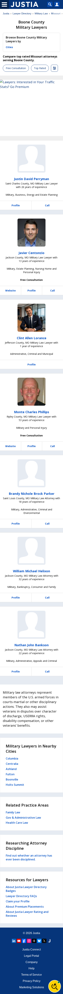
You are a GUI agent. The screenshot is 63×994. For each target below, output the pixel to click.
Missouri (55, 13)
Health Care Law (17, 823)
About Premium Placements (25, 907)
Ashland (11, 769)
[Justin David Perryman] (32, 159)
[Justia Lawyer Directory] (49, 941)
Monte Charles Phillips (31, 412)
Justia (6, 13)
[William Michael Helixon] (32, 551)
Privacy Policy (31, 980)
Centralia (12, 764)
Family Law (13, 812)
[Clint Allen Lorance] (32, 318)
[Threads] (34, 941)
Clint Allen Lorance (31, 338)
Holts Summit (15, 785)
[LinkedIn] (14, 941)
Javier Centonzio (31, 253)
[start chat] (54, 986)
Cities (9, 47)
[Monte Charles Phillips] (32, 392)
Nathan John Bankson (31, 645)
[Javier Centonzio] (32, 233)
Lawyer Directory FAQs (21, 896)
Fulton (10, 774)
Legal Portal (31, 955)
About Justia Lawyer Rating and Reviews (27, 914)
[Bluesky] (39, 941)
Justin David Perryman (31, 179)
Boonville (12, 779)
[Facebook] (24, 941)
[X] (44, 941)
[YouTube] (19, 941)
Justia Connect (31, 949)
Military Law (41, 13)
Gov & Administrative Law (23, 818)
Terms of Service (31, 974)
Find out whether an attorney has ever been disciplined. (29, 857)
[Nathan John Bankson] (32, 625)
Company (32, 962)
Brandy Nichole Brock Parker (31, 493)
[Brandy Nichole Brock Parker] (32, 473)
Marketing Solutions (31, 987)
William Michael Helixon (31, 571)
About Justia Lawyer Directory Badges (26, 889)
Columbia (12, 758)
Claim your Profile (18, 901)
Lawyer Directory (22, 13)
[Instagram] (29, 941)
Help (31, 968)
